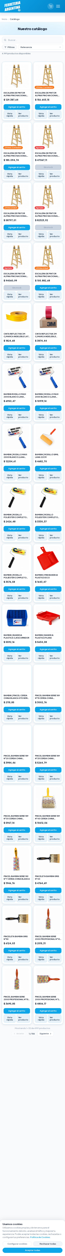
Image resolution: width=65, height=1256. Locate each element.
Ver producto (23, 114)
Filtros (11, 47)
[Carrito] (51, 6)
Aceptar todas (32, 1250)
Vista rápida (9, 114)
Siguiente (44, 1033)
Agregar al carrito (16, 107)
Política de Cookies (40, 1237)
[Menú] (58, 6)
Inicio (4, 19)
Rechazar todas (48, 1244)
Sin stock (48, 167)
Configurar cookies (17, 1244)
